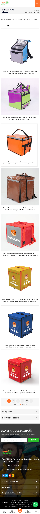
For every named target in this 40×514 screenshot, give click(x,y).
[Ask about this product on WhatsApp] (35, 504)
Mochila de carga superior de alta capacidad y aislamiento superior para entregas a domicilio (20, 346)
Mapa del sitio (20, 504)
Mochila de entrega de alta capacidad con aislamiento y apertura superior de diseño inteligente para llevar (20, 300)
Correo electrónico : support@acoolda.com (18, 469)
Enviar (33, 440)
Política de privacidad (10, 506)
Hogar (36, 10)
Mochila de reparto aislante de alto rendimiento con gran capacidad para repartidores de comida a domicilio (20, 392)
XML (28, 504)
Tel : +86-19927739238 (12, 465)
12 (27, 401)
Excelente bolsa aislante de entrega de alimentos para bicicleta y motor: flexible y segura (20, 118)
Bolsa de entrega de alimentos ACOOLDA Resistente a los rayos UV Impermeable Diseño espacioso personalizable (20, 73)
